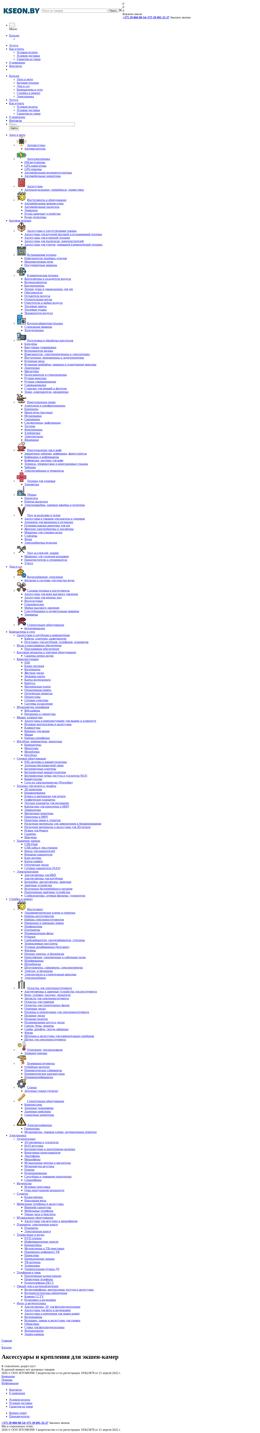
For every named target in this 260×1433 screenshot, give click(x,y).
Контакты (15, 66)
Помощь (7, 1379)
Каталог (14, 35)
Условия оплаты (27, 52)
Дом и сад (23, 86)
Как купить (16, 48)
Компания (8, 1376)
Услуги (13, 45)
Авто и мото (25, 79)
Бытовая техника (28, 82)
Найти (14, 128)
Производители (19, 1416)
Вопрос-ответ (18, 1413)
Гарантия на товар (29, 59)
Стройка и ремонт (28, 93)
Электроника (25, 96)
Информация (10, 1383)
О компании (17, 62)
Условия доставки (28, 55)
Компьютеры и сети (30, 89)
